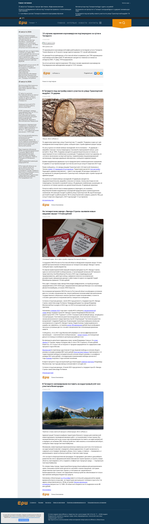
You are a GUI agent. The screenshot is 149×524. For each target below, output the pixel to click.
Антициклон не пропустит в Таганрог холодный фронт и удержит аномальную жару (103, 10)
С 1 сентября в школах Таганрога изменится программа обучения (41, 14)
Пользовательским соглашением (18, 517)
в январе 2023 (55, 311)
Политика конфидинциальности (76, 502)
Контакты (48, 502)
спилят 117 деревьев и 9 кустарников (60, 169)
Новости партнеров (59, 502)
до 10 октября (65, 478)
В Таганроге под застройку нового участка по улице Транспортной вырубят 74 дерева (103, 14)
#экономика (46, 490)
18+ (120, 23)
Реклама (40, 502)
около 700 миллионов (74, 325)
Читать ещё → (126, 3)
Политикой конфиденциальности (33, 517)
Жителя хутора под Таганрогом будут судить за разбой (94, 7)
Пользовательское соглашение (97, 502)
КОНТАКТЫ (93, 23)
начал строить (82, 335)
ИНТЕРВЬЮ (72, 23)
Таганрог (32, 23)
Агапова (49, 358)
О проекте (33, 502)
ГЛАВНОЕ (61, 23)
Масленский (46, 350)
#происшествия (47, 373)
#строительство (48, 200)
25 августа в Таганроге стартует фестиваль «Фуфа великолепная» (41, 7)
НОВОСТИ (83, 23)
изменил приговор (87, 362)
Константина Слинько (81, 352)
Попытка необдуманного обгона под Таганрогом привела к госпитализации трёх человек (45, 10)
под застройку (95, 169)
